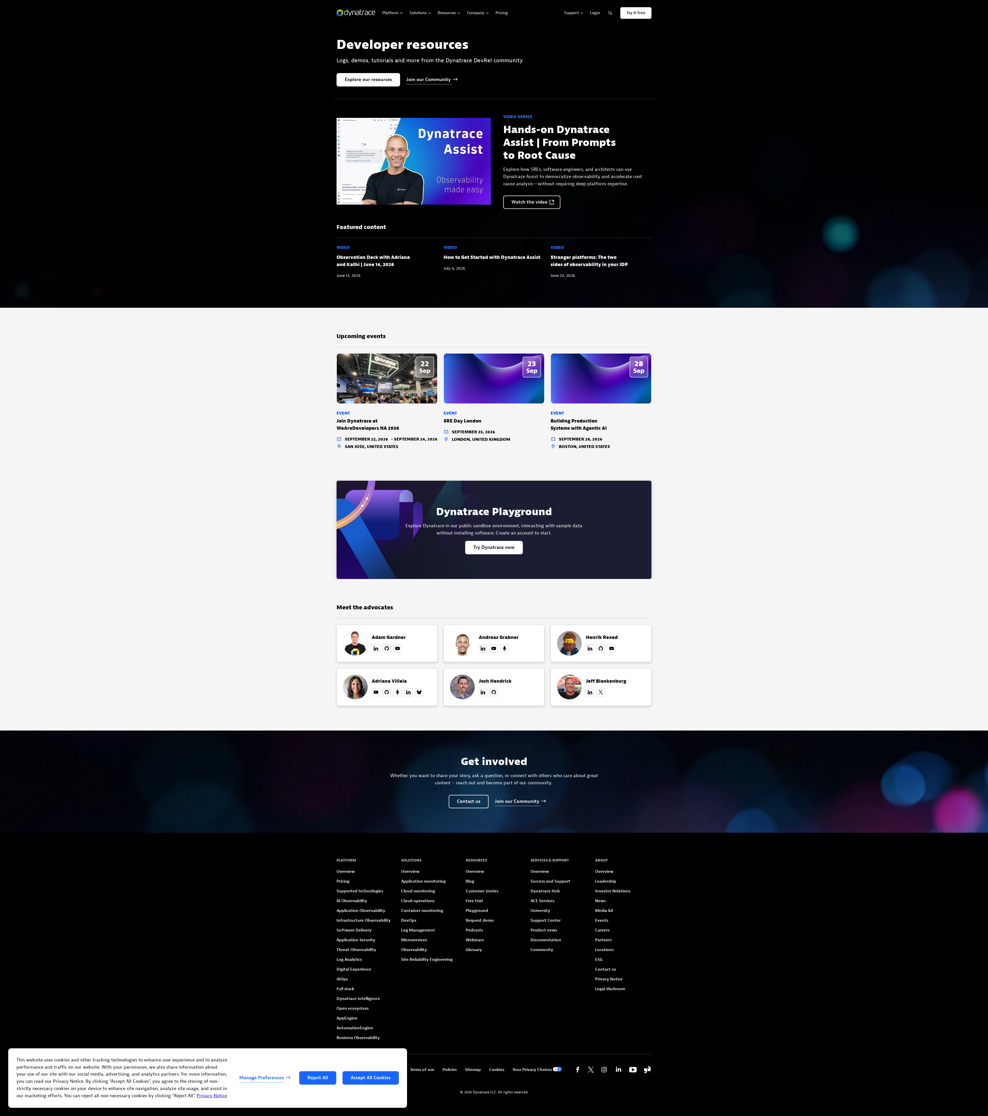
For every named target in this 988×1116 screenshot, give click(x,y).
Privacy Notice (212, 1096)
